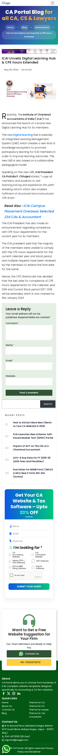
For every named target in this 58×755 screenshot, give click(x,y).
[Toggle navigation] (52, 3)
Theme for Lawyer (39, 709)
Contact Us (32, 653)
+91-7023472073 (29, 662)
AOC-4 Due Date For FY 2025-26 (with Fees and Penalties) (31, 459)
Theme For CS (36, 706)
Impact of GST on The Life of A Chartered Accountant (31, 447)
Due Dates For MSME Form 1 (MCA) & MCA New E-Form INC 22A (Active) (33, 473)
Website (10, 376)
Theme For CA (37, 702)
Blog (4, 713)
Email (10, 360)
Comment (12, 323)
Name (10, 345)
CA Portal (26, 69)
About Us (7, 706)
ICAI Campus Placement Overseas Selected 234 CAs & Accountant (29, 211)
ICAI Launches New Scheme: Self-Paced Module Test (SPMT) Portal (33, 436)
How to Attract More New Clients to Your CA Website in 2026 (32, 424)
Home (5, 702)
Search (48, 404)
